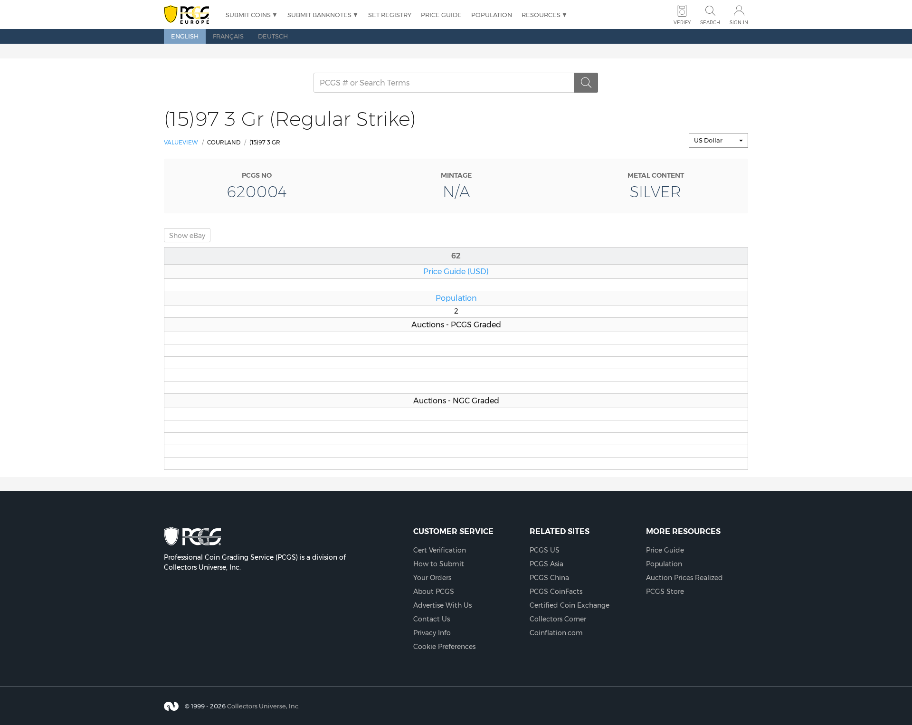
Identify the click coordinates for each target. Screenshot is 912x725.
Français (228, 36)
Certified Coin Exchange (569, 605)
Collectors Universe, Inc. (263, 706)
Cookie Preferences (444, 646)
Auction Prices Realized (684, 577)
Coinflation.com (556, 633)
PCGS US (545, 550)
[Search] (586, 83)
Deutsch (273, 36)
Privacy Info (432, 633)
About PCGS (433, 591)
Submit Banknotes (319, 15)
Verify (682, 22)
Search (710, 22)
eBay (187, 235)
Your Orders (432, 577)
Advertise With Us (442, 605)
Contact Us (431, 619)
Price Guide (441, 15)
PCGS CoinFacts (556, 591)
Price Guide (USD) (456, 271)
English (185, 36)
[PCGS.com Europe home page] (190, 15)
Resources (541, 15)
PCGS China (549, 577)
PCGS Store (665, 591)
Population (491, 15)
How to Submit (438, 564)
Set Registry (389, 15)
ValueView (181, 142)
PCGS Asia (546, 564)
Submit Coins (248, 15)
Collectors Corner (558, 619)
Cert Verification (439, 550)
